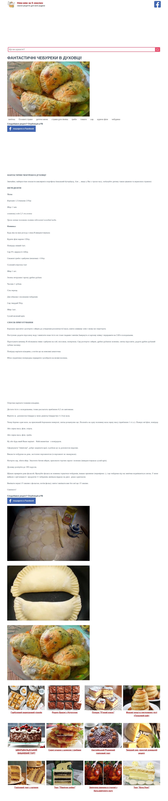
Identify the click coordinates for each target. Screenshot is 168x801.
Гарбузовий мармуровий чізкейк (26, 712)
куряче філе (102, 119)
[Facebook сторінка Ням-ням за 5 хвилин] (157, 2)
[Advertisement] (84, 27)
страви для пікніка (60, 119)
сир (91, 119)
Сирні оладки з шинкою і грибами (64, 750)
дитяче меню (42, 119)
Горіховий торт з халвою (26, 787)
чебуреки (116, 119)
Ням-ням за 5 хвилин (30, 3)
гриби (74, 119)
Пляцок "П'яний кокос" (103, 712)
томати (83, 119)
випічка (11, 119)
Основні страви (26, 119)
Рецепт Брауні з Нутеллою (65, 712)
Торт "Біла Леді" (141, 787)
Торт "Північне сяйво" (64, 787)
